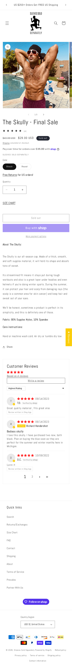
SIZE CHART (9, 203)
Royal (26, 167)
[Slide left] (28, 114)
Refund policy (60, 650)
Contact (11, 548)
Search (10, 516)
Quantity (7, 181)
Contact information (37, 661)
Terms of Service (15, 571)
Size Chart (12, 532)
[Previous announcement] (6, 5)
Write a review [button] (36, 380)
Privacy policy (21, 655)
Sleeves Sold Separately (24, 650)
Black (11, 167)
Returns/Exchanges (17, 524)
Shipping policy (54, 655)
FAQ (9, 540)
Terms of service (37, 655)
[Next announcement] (65, 5)
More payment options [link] (36, 236)
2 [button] (32, 476)
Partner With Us (15, 587)
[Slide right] (43, 114)
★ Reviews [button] (68, 337)
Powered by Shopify (43, 650)
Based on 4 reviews (17, 376)
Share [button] (10, 346)
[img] (26, 398)
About (10, 564)
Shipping (6, 143)
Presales (11, 579)
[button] (7, 23)
